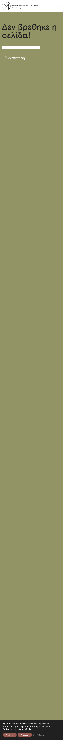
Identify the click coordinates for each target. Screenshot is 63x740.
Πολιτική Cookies (25, 729)
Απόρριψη (25, 735)
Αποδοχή (9, 735)
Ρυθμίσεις (40, 735)
